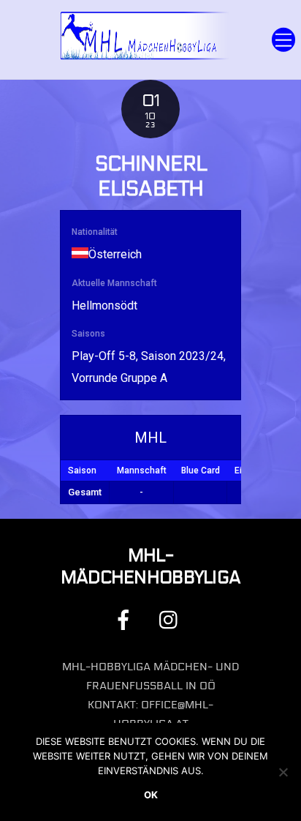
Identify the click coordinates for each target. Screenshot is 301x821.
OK (151, 795)
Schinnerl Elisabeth (150, 176)
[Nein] (282, 772)
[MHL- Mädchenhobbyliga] (146, 56)
